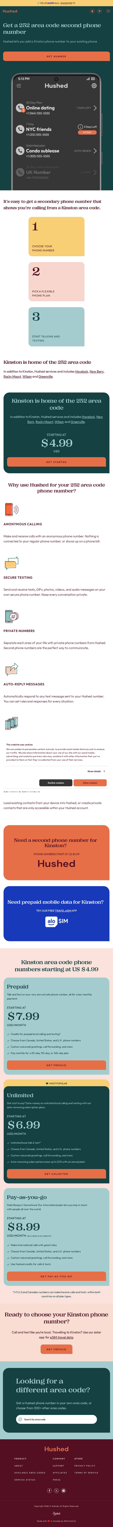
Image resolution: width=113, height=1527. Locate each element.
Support (58, 1466)
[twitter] (56, 1490)
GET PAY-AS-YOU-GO (56, 1276)
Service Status (24, 1480)
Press (57, 1480)
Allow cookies (90, 783)
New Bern (96, 371)
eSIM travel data (61, 1337)
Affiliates (60, 1472)
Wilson (27, 376)
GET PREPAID (56, 1065)
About (18, 1466)
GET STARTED (56, 462)
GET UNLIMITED (57, 1173)
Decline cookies (56, 783)
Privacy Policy (85, 1466)
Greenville (46, 376)
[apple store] (92, 11)
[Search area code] (20, 1419)
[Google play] (99, 11)
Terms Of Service (86, 1472)
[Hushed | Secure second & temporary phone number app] (10, 11)
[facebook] (49, 1490)
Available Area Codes (29, 1472)
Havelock (81, 371)
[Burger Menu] (108, 11)
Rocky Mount (12, 376)
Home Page (56, 852)
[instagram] (63, 1490)
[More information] (56, 3)
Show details (94, 771)
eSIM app (56, 913)
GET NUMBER (56, 56)
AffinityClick (70, 1521)
